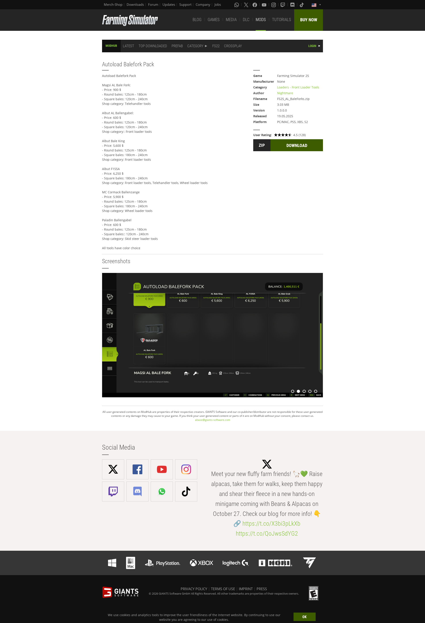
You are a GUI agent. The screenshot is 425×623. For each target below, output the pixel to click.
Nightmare (285, 93)
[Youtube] (264, 4)
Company (203, 4)
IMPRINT (246, 588)
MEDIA (231, 19)
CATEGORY (195, 46)
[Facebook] (255, 4)
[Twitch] (283, 4)
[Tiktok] (302, 4)
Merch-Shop (113, 4)
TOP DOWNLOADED (153, 46)
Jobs (217, 4)
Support (185, 4)
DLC (246, 19)
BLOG (197, 19)
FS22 (216, 46)
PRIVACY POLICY (194, 588)
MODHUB (111, 45)
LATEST (128, 46)
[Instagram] (274, 4)
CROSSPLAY (233, 46)
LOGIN (312, 46)
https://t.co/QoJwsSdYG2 (267, 533)
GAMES (214, 19)
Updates (168, 4)
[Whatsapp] (237, 4)
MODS (261, 19)
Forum (153, 4)
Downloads (135, 4)
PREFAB (177, 46)
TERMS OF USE (223, 588)
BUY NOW (308, 19)
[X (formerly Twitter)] (246, 4)
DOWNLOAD (296, 145)
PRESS (262, 588)
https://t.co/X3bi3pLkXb (271, 523)
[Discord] (293, 4)
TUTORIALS (281, 19)
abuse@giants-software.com (212, 420)
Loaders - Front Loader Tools (298, 87)
